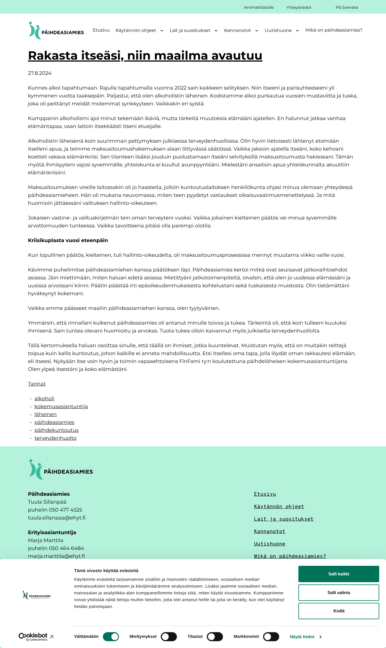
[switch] (169, 636)
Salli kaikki (338, 573)
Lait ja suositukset (284, 519)
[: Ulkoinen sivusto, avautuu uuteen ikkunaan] (36, 637)
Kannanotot (269, 531)
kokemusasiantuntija (61, 406)
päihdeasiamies (54, 422)
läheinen (45, 414)
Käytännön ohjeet (279, 506)
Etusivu (101, 30)
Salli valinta (339, 592)
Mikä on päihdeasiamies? (334, 30)
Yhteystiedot (299, 7)
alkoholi (44, 398)
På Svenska (347, 7)
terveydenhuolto (55, 437)
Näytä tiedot (302, 636)
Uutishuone (269, 543)
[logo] (61, 469)
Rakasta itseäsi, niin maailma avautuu (145, 55)
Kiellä (338, 610)
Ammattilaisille (259, 7)
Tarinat (36, 383)
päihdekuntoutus (56, 430)
